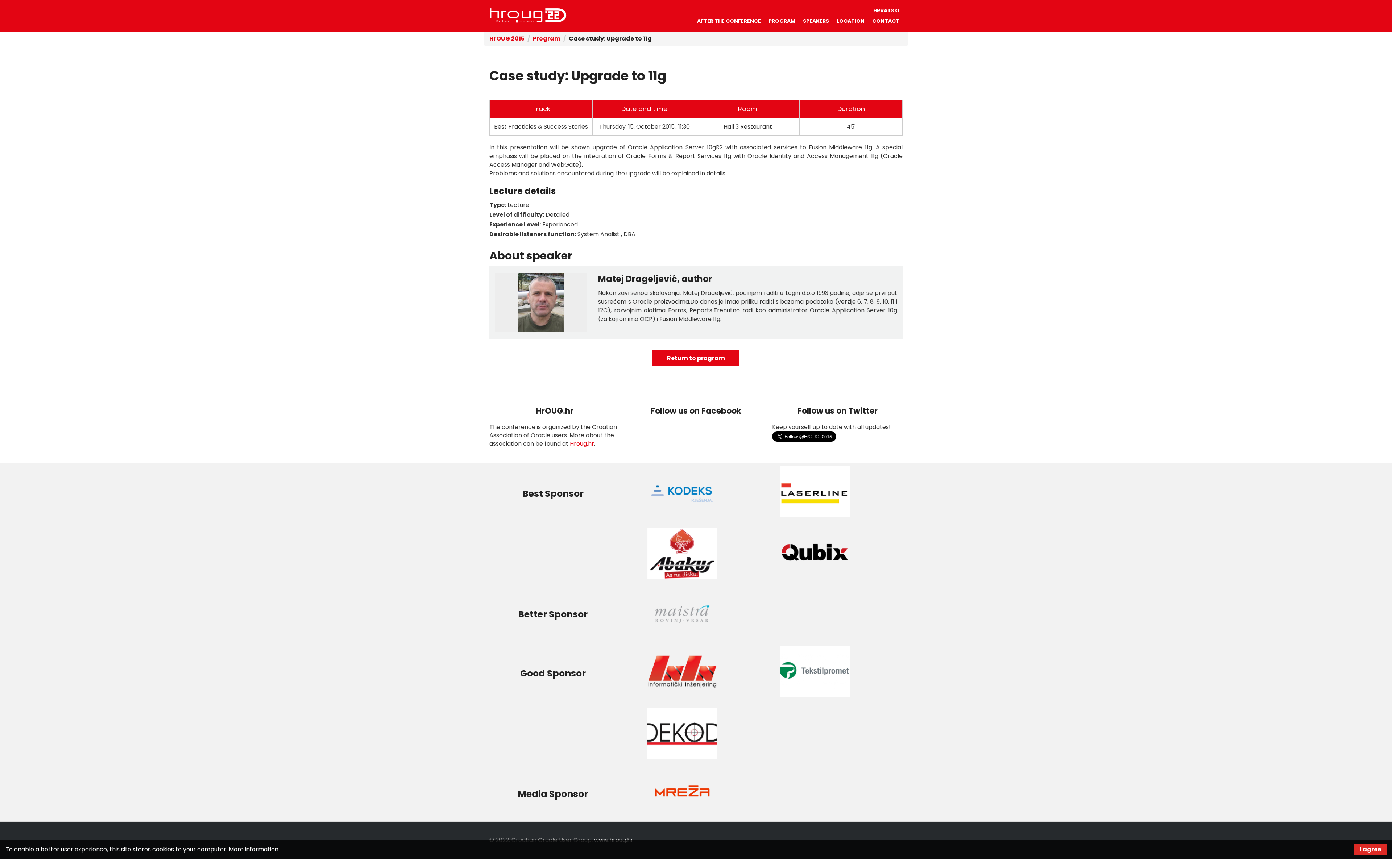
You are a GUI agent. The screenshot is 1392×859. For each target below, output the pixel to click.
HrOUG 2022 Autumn (528, 16)
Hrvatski (886, 10)
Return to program (696, 358)
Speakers (816, 21)
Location (851, 21)
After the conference (729, 21)
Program (781, 21)
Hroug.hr (582, 443)
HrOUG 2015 (507, 38)
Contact (885, 21)
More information (253, 849)
